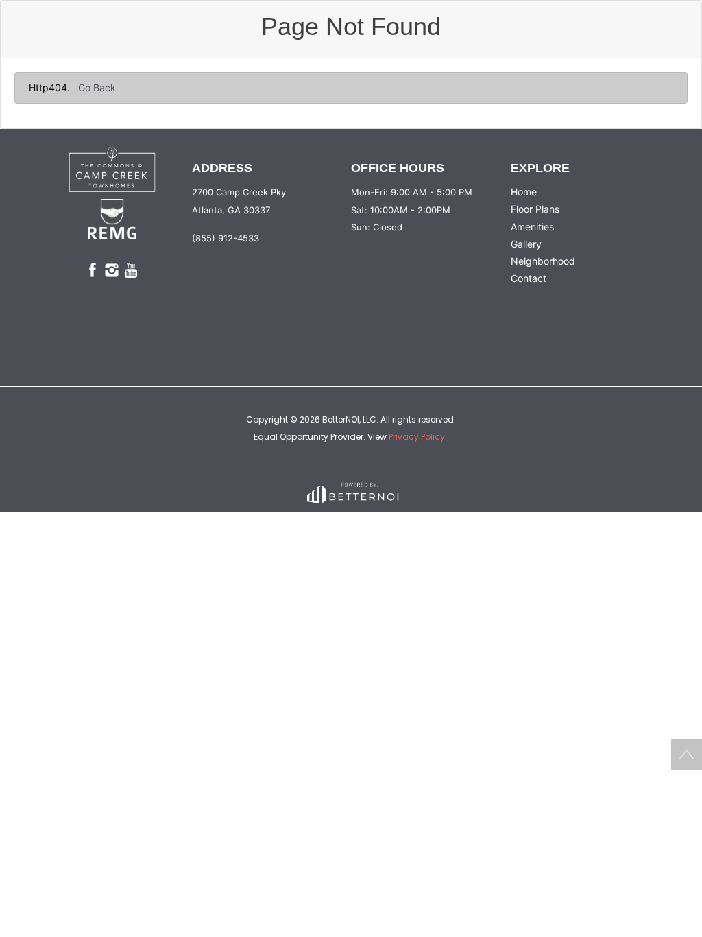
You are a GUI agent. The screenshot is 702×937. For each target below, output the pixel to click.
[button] (111, 168)
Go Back (97, 87)
